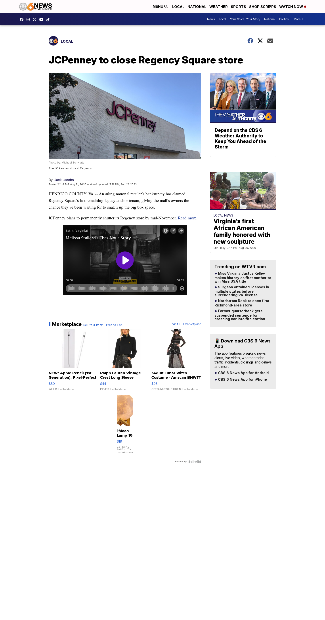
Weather (218, 6)
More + (298, 19)
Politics (284, 19)
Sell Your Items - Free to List (102, 325)
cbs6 (29, 19)
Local (178, 6)
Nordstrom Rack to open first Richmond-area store (242, 303)
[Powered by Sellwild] (194, 461)
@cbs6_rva (49, 19)
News (211, 19)
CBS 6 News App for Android (243, 373)
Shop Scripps (262, 6)
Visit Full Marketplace (186, 324)
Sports (238, 6)
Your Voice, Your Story (245, 19)
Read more (187, 218)
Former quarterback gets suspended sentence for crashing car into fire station (239, 315)
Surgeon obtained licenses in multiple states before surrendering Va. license (241, 291)
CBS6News (23, 19)
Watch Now (291, 6)
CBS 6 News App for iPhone (242, 380)
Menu (158, 6)
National (196, 6)
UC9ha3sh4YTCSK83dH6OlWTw (42, 19)
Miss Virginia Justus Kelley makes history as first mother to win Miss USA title (242, 277)
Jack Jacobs (64, 180)
